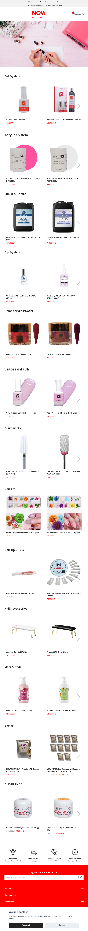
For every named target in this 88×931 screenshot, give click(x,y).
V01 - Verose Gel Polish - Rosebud (21, 413)
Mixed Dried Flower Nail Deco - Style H (63, 532)
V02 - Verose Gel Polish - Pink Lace (62, 413)
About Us (8, 888)
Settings (62, 925)
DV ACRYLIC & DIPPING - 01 (18, 354)
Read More (9, 901)
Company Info (10, 895)
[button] (78, 106)
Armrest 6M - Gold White (16, 652)
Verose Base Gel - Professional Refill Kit (64, 120)
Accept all (26, 925)
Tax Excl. (43, 2)
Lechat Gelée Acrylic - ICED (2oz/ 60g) (22, 828)
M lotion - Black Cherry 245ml (19, 711)
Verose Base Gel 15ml (15, 120)
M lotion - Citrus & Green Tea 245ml (62, 711)
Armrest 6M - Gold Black (57, 652)
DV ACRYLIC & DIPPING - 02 (59, 354)
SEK (56, 2)
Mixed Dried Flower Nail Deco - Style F (22, 532)
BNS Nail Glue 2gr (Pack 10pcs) (20, 593)
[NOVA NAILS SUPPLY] (38, 14)
